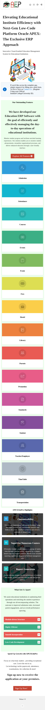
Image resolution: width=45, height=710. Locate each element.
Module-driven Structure (15, 619)
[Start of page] (22, 706)
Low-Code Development (14, 642)
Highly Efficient (11, 627)
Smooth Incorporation (14, 635)
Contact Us (28, 89)
